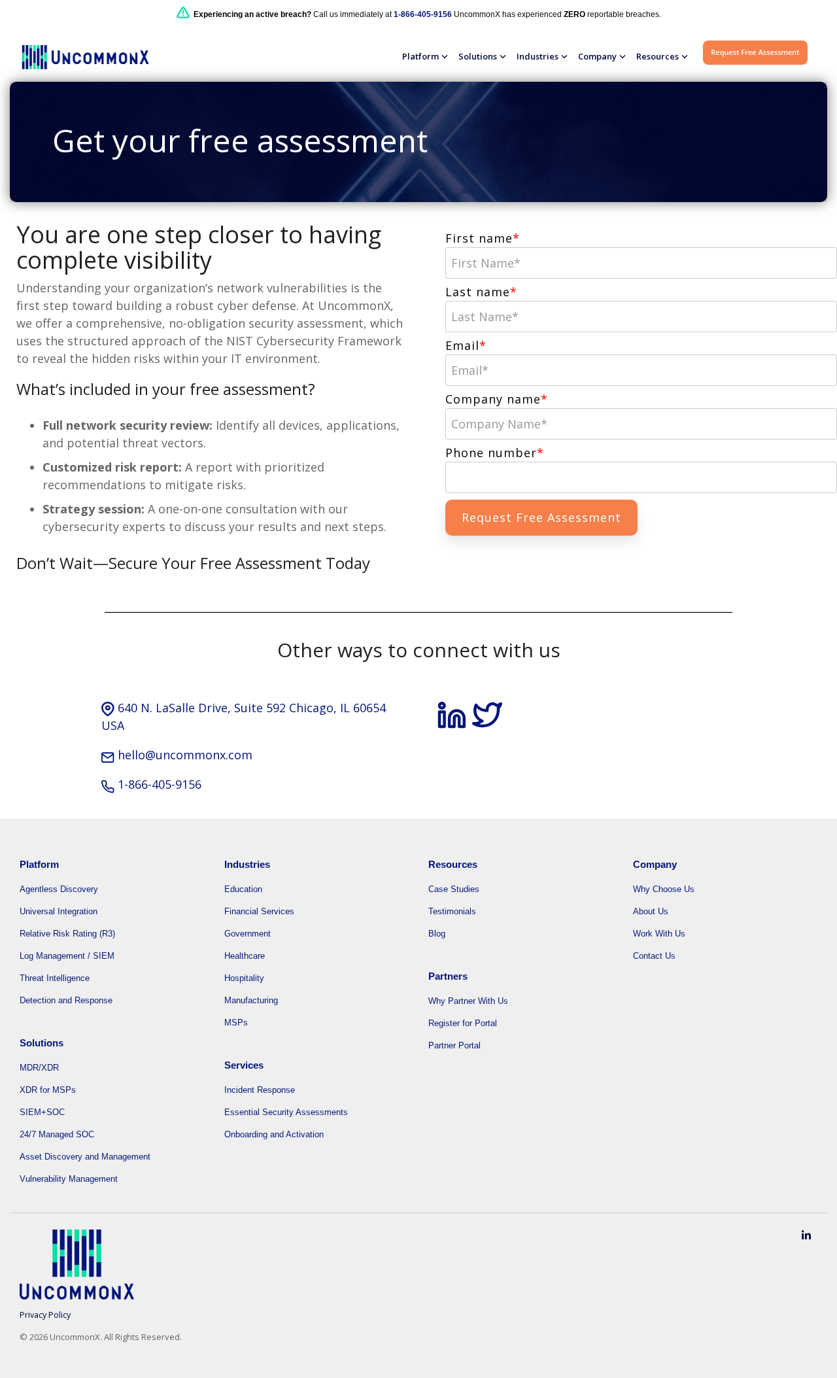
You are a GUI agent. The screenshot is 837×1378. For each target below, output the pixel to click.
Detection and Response (66, 1000)
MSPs (236, 1022)
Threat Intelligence (55, 978)
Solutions (477, 56)
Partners (448, 976)
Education (243, 889)
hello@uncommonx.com (185, 755)
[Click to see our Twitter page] (487, 723)
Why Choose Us (663, 889)
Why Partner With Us (468, 1001)
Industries (537, 56)
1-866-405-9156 (159, 784)
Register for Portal (462, 1023)
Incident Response (259, 1090)
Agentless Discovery (59, 889)
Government (247, 934)
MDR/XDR (39, 1068)
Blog (436, 934)
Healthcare (244, 956)
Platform (420, 56)
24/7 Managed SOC (57, 1134)
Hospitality (244, 978)
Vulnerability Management (69, 1179)
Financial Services (259, 911)
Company (597, 56)
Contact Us (654, 956)
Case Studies (453, 889)
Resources (657, 56)
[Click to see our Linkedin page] (454, 723)
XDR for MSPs (48, 1090)
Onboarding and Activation (274, 1134)
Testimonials (452, 911)
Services (244, 1065)
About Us (650, 911)
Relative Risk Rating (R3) (67, 934)
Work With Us (659, 934)
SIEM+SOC (42, 1112)
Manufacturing (251, 1000)
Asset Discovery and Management (85, 1157)
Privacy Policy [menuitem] (45, 1314)
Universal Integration (58, 911)
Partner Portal (454, 1045)
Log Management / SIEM (67, 956)
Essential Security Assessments (286, 1112)
